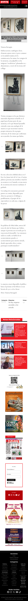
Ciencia (14, 583)
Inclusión (14, 567)
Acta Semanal (14, 559)
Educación (5, 580)
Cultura (14, 572)
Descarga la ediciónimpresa (15, 2)
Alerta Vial (23, 586)
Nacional (3, 302)
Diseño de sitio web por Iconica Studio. (14, 599)
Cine (14, 575)
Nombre (9, 474)
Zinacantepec (23, 570)
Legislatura (5, 570)
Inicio (14, 556)
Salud (4, 582)
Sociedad (5, 572)
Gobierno (5, 565)
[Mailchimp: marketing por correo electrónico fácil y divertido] (10, 483)
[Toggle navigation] (26, 6)
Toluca (23, 567)
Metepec (23, 569)
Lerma (23, 572)
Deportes (23, 585)
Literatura (14, 573)
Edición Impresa (14, 557)
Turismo (14, 585)
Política (5, 564)
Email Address (11, 469)
